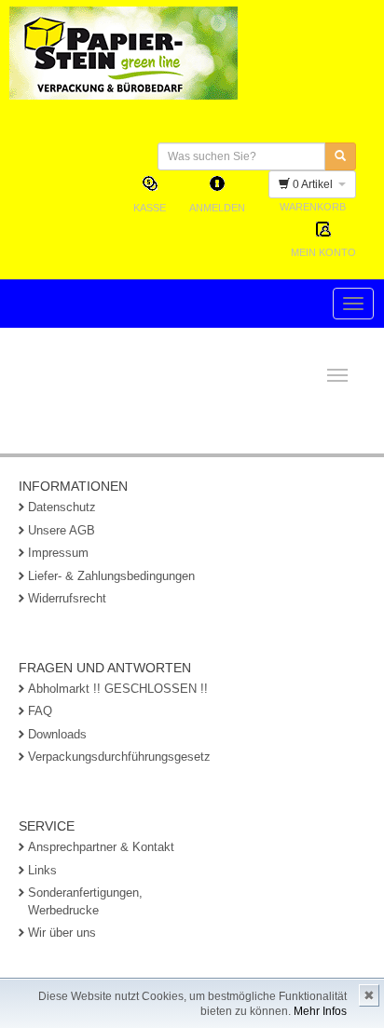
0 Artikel (314, 184)
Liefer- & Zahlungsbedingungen (111, 576)
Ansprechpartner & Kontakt (101, 847)
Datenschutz (62, 507)
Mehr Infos (320, 1011)
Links (42, 870)
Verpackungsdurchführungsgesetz (119, 757)
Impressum (58, 553)
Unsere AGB (61, 530)
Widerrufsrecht (67, 598)
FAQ (40, 711)
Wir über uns (62, 933)
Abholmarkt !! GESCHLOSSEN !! (118, 689)
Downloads (57, 734)
